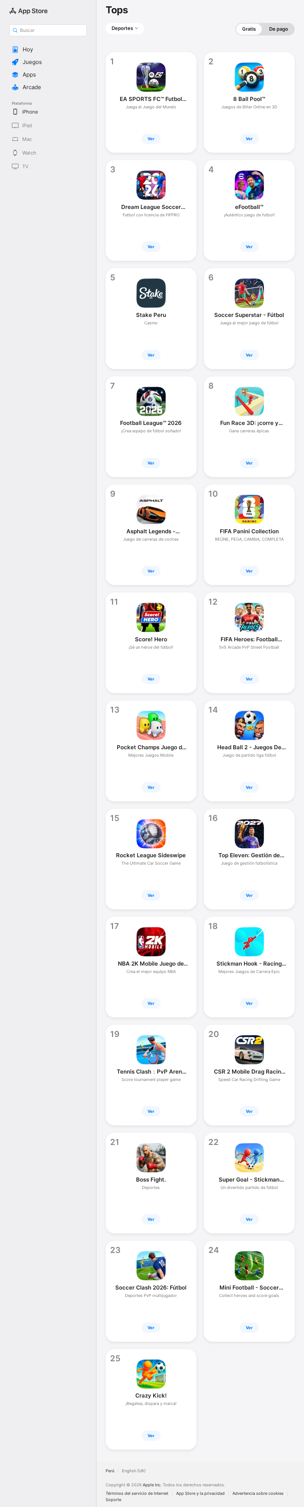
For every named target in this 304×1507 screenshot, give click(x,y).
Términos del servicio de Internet (137, 1493)
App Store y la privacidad (200, 1493)
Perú (110, 1471)
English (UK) (134, 1471)
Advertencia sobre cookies (258, 1493)
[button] (48, 49)
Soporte (113, 1500)
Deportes (122, 28)
